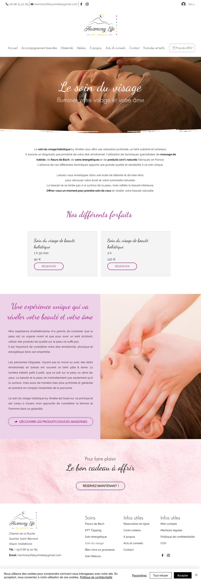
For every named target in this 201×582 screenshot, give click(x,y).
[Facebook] (81, 4)
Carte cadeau (132, 530)
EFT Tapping (93, 530)
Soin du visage (94, 543)
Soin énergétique (96, 536)
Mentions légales (171, 530)
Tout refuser (160, 575)
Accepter (182, 575)
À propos (129, 536)
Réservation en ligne (136, 523)
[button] (39, 48)
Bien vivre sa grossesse (100, 549)
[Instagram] (87, 4)
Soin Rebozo (93, 556)
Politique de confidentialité (177, 536)
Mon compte (169, 523)
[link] (62, 243)
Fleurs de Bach (94, 523)
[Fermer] (196, 575)
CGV (163, 543)
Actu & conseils (133, 543)
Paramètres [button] (139, 575)
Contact (128, 549)
